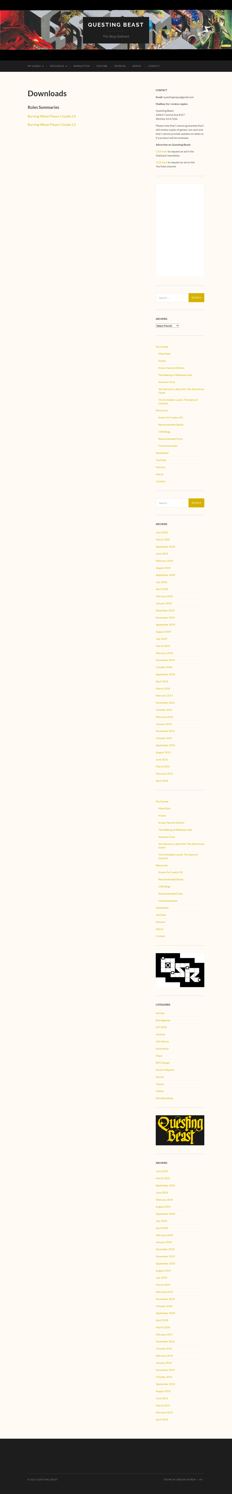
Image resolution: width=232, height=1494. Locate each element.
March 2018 (163, 688)
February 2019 (164, 653)
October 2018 (164, 667)
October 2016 (164, 709)
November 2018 (165, 660)
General (160, 1034)
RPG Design (163, 1062)
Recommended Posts (170, 438)
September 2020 (165, 574)
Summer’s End (166, 381)
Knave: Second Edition (171, 367)
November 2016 (165, 702)
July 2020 (161, 582)
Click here (161, 151)
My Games (34, 66)
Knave (162, 360)
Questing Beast (116, 25)
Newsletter (82, 66)
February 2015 (164, 773)
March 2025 (163, 539)
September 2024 (165, 546)
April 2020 (162, 589)
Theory (160, 1084)
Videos (160, 1091)
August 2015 (163, 752)
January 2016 (164, 724)
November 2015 (165, 730)
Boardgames (163, 1020)
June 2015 (162, 759)
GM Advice (162, 1041)
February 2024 (164, 560)
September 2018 (165, 674)
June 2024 (162, 553)
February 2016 (164, 716)
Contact (154, 66)
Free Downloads (167, 445)
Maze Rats (164, 353)
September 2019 (165, 624)
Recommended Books (171, 424)
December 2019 (165, 610)
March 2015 (163, 766)
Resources (57, 66)
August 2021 (163, 567)
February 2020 (164, 596)
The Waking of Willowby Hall (175, 375)
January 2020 (164, 603)
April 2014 (162, 780)
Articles (160, 1013)
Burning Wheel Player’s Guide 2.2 (52, 124)
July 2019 (161, 638)
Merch (136, 66)
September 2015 (165, 745)
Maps (159, 1055)
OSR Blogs (164, 431)
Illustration (162, 1048)
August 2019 (163, 631)
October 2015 (164, 738)
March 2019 (163, 645)
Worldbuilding (164, 1098)
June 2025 (162, 532)
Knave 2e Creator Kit (170, 417)
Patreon (120, 66)
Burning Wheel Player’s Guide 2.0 (52, 116)
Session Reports (165, 1069)
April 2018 (162, 681)
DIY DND (161, 1027)
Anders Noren (186, 1479)
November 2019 (165, 617)
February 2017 (164, 695)
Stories (160, 1076)
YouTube (102, 66)
